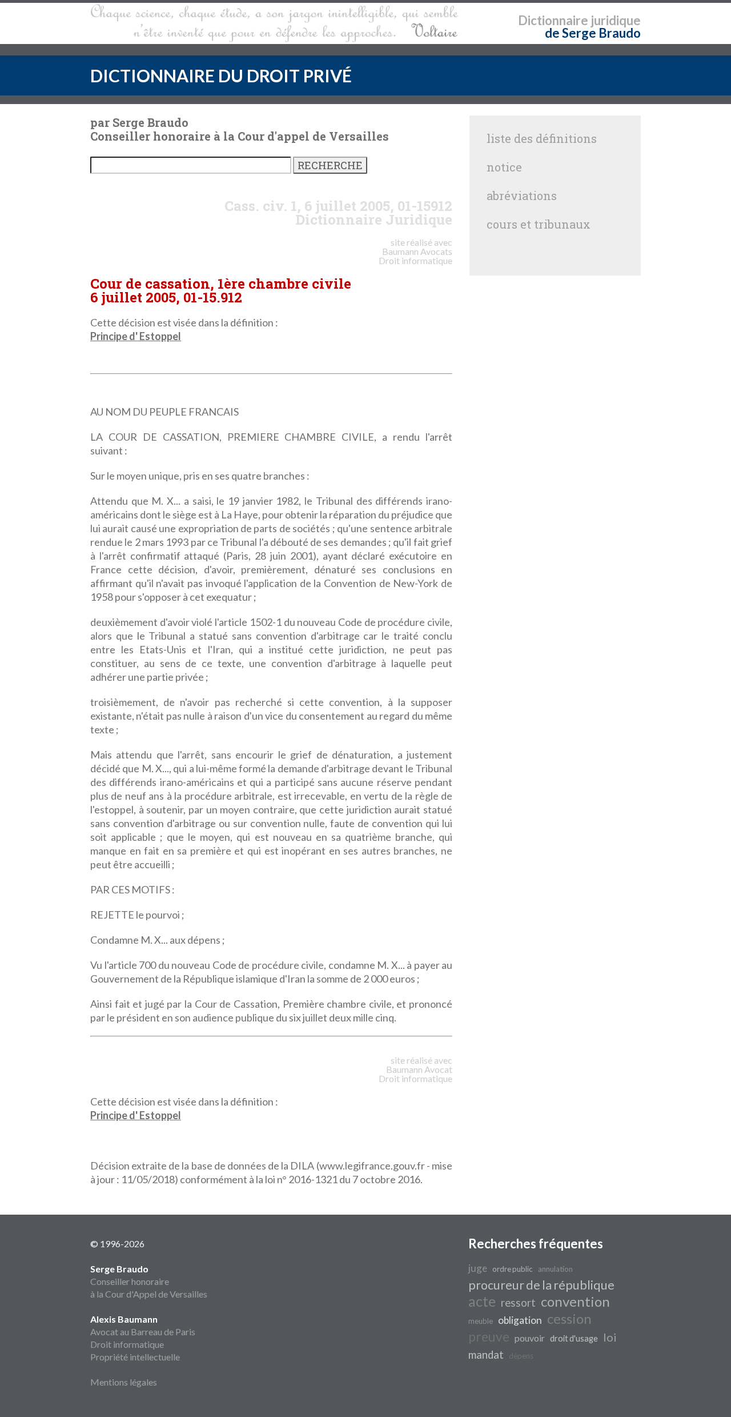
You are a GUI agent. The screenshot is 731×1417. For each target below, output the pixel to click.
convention (575, 1301)
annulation (555, 1269)
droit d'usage (574, 1338)
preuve (488, 1336)
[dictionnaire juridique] (274, 23)
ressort (518, 1302)
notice (504, 166)
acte (482, 1301)
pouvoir (530, 1337)
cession (569, 1318)
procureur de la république (541, 1285)
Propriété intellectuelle (135, 1356)
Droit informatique (127, 1344)
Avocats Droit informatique (415, 256)
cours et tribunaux (539, 224)
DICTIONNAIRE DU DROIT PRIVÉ (221, 75)
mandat (486, 1354)
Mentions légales (123, 1381)
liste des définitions (542, 138)
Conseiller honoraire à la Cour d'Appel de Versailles (148, 1281)
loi (610, 1337)
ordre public (512, 1269)
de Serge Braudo (593, 33)
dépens (521, 1355)
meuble (480, 1321)
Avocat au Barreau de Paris (142, 1331)
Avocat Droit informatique (415, 1074)
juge (477, 1268)
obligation (520, 1320)
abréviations (522, 195)
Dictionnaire (553, 20)
